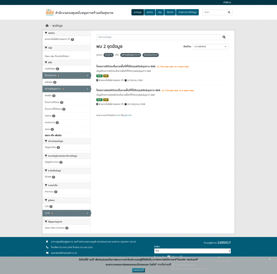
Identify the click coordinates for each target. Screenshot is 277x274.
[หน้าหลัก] (47, 26)
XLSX (99, 76)
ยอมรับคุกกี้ (138, 270)
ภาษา (156, 246)
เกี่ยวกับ (170, 12)
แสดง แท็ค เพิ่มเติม (53, 135)
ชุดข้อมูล (138, 12)
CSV (105, 76)
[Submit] (229, 12)
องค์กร (150, 12)
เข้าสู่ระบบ (227, 2)
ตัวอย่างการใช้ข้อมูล (187, 12)
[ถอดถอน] (111, 55)
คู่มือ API (127, 115)
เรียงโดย (187, 46)
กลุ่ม (160, 12)
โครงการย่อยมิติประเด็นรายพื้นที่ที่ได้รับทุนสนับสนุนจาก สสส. (128, 90)
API (118, 115)
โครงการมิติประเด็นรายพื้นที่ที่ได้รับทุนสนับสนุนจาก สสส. (126, 66)
